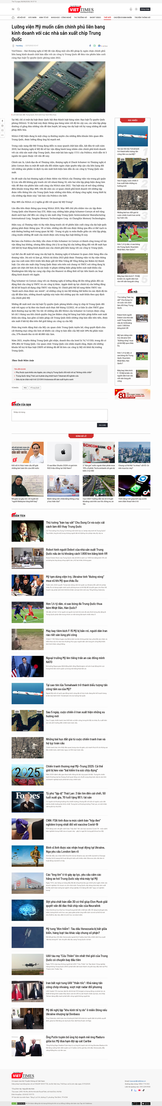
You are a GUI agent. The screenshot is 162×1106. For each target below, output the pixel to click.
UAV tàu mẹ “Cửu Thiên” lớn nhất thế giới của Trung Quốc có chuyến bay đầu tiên (77, 958)
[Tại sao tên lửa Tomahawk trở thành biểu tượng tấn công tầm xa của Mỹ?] (132, 136)
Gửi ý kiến (102, 425)
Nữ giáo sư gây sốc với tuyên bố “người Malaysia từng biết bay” (25, 500)
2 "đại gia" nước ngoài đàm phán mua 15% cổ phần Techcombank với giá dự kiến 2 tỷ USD (99, 468)
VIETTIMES (81, 9)
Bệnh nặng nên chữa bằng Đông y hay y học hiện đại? (63, 500)
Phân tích (19, 515)
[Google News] (103, 46)
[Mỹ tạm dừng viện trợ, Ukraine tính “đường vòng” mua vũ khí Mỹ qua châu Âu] (142, 339)
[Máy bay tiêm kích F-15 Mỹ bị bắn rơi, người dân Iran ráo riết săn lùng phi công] (132, 263)
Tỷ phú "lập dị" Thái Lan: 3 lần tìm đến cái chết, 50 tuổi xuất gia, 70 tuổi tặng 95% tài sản (76, 795)
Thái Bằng (19, 46)
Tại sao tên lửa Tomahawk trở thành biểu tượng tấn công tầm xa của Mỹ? (128, 151)
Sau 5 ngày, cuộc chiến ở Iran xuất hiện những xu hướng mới (127, 183)
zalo (136, 1090)
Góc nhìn (32, 17)
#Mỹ (25, 388)
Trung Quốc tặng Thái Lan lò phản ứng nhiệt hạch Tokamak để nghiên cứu (47, 376)
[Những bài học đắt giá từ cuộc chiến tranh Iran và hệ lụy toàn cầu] (132, 200)
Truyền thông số (142, 17)
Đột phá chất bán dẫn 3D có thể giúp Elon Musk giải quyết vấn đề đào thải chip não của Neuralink (76, 903)
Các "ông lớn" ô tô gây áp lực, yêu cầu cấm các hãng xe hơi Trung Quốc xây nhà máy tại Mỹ (73, 876)
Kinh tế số (43, 17)
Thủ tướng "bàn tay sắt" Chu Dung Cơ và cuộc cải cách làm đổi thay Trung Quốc (125, 302)
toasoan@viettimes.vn (137, 1081)
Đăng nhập (145, 9)
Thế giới (107, 17)
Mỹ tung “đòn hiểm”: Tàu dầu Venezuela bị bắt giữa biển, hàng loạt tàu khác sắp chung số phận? (76, 930)
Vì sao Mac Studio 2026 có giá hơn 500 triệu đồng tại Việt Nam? (62, 466)
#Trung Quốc (34, 388)
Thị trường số (80, 17)
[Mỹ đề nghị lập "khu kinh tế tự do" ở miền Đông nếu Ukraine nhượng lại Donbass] (28, 1018)
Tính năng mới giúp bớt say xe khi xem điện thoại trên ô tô (132, 500)
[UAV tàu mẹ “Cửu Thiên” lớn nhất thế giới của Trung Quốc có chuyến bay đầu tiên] (28, 964)
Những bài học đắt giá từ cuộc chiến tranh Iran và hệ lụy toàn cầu (128, 215)
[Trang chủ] (13, 17)
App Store (136, 1103)
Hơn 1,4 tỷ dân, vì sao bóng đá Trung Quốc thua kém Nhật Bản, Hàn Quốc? (128, 247)
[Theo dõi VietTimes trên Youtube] (139, 1090)
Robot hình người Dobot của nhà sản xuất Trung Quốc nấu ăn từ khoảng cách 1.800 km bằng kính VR (125, 321)
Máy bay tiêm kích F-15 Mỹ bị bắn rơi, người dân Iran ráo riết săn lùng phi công (128, 279)
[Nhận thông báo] (131, 9)
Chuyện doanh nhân (123, 17)
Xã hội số (21, 17)
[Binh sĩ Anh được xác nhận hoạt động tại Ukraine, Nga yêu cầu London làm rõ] (28, 856)
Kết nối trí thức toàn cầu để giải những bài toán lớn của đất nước (25, 466)
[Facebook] (90, 46)
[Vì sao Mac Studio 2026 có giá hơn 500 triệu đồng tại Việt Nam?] (63, 452)
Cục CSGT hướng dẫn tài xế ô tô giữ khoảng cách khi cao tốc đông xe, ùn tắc (98, 501)
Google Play (146, 1103)
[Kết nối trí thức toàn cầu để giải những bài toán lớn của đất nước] (28, 452)
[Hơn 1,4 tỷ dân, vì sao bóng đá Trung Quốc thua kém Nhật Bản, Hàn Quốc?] (132, 232)
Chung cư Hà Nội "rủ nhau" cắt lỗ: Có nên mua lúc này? (133, 466)
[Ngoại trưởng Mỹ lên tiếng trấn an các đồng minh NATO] (28, 666)
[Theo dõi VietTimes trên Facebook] (132, 1090)
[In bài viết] (94, 45)
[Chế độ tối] (136, 9)
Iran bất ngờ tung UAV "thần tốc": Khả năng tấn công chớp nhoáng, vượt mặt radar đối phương (74, 985)
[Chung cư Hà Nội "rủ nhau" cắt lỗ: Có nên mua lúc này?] (134, 452)
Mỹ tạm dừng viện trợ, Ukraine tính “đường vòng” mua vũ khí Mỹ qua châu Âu (125, 340)
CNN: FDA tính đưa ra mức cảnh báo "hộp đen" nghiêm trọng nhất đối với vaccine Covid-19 (73, 822)
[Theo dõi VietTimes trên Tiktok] (143, 1090)
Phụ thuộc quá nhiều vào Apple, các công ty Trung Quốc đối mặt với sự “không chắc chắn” (54, 372)
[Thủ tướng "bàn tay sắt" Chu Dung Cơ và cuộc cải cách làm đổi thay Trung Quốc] (142, 301)
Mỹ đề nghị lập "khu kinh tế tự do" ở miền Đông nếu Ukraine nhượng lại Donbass (76, 1012)
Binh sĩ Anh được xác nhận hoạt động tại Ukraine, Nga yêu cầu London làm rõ (75, 849)
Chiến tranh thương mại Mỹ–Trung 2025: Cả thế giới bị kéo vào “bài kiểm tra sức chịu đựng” (74, 768)
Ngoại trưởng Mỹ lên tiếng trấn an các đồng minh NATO (75, 660)
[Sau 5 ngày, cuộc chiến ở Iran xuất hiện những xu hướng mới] (132, 168)
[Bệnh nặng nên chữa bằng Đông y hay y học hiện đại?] (63, 485)
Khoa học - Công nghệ (61, 17)
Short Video (95, 17)
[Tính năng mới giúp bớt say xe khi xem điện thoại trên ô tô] (134, 485)
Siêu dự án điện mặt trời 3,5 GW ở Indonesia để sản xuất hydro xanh (44, 379)
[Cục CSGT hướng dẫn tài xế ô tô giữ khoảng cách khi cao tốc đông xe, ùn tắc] (99, 485)
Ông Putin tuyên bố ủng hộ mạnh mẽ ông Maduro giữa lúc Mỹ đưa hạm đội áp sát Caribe (75, 1039)
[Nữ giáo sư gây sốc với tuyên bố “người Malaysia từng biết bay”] (28, 485)
